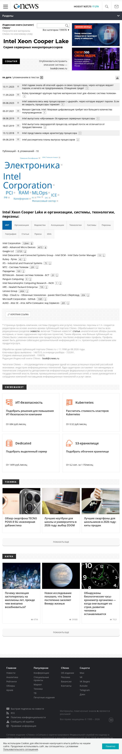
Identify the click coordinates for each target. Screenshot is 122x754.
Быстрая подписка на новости (27, 708)
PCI (9, 192)
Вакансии (66, 681)
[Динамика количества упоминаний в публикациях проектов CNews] (117, 78)
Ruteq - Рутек (10, 259)
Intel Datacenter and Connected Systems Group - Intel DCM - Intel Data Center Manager (49, 255)
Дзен (82, 694)
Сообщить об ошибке (22, 721)
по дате (6, 77)
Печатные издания (44, 697)
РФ (5, 197)
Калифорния (21, 198)
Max (82, 672)
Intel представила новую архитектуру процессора (49, 133)
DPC (46, 198)
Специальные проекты (41, 679)
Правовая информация (23, 725)
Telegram (85, 690)
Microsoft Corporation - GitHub (19, 298)
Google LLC (8, 251)
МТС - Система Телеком (15, 267)
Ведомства (40, 225)
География (10, 233)
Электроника (32, 165)
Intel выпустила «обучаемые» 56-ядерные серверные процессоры (58, 118)
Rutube (84, 685)
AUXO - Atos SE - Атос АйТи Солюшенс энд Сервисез (31, 302)
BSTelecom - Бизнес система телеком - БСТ (26, 275)
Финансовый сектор (44, 201)
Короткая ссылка (19, 314)
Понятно (110, 746)
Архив (9, 690)
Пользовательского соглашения (20, 749)
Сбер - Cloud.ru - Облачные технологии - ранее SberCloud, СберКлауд (41, 295)
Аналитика (12, 677)
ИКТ (7, 225)
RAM (24, 192)
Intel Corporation (27, 180)
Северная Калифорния (29, 158)
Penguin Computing (13, 279)
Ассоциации (57, 225)
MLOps (39, 192)
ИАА (49, 233)
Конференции (41, 672)
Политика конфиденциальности (28, 717)
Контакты (66, 685)
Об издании (67, 672)
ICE (54, 194)
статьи (76, 331)
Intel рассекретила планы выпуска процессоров (48, 139)
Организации (21, 225)
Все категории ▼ (56, 29)
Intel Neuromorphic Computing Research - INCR (28, 283)
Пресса (38, 233)
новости (35, 331)
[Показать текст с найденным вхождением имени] (42, 77)
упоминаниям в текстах (26, 77)
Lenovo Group (10, 291)
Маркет (38, 684)
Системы (91, 225)
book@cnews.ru (58, 68)
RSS (13, 713)
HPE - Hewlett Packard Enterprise (20, 287)
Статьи (25, 233)
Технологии (75, 225)
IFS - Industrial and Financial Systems (22, 263)
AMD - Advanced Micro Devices (19, 247)
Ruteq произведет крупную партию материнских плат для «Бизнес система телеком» (69, 93)
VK (81, 677)
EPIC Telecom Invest (50, 157)
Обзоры (10, 685)
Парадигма (9, 271)
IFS (33, 198)
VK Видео (85, 681)
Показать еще (61, 541)
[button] (106, 6)
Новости (10, 672)
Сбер (39, 197)
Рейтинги (11, 681)
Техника (38, 688)
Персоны (106, 225)
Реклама (65, 677)
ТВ (35, 693)
